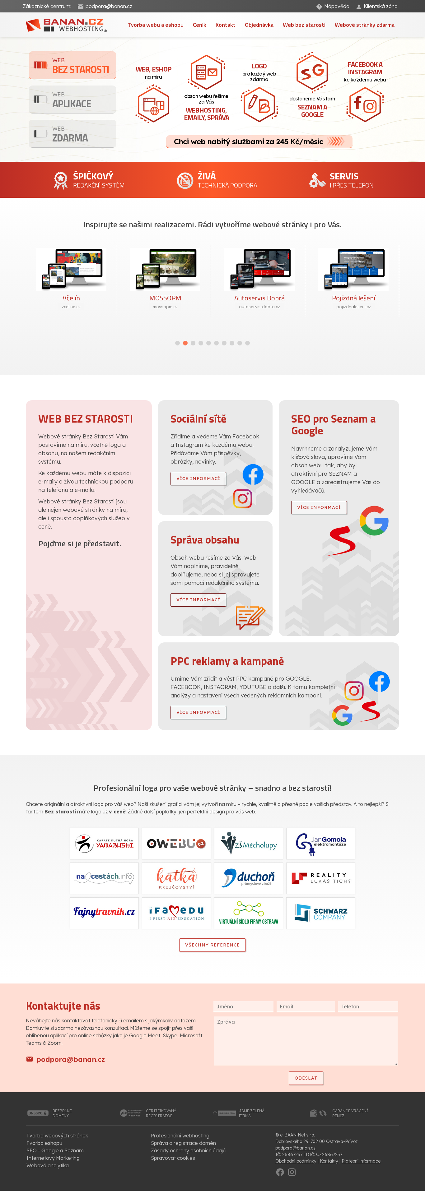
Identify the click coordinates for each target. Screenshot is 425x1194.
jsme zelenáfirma (251, 1113)
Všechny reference (212, 945)
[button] (177, 343)
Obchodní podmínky (295, 1161)
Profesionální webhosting (180, 1135)
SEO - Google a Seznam (55, 1150)
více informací (198, 478)
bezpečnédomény (62, 1113)
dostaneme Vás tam (312, 107)
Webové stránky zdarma (365, 25)
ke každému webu (365, 71)
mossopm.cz (165, 306)
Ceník (199, 25)
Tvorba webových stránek (57, 1135)
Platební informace (361, 1161)
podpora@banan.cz (109, 6)
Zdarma (70, 135)
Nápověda (336, 6)
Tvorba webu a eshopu (156, 25)
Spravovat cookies (173, 1158)
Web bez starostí (304, 25)
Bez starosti (80, 67)
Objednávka (259, 25)
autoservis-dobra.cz (259, 306)
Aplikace (71, 101)
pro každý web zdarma (259, 71)
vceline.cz (71, 306)
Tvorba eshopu (44, 1143)
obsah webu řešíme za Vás (206, 108)
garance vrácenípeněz (350, 1113)
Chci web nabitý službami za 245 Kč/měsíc (248, 141)
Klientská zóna (381, 6)
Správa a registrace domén (183, 1143)
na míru (153, 72)
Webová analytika (47, 1165)
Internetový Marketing (53, 1158)
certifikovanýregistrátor (161, 1113)
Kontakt (226, 25)
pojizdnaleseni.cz (353, 306)
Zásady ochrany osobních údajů (188, 1150)
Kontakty (329, 1161)
